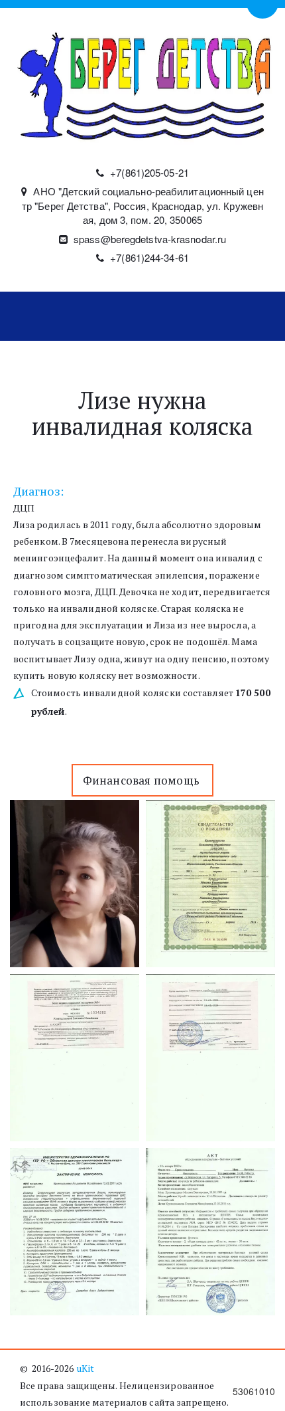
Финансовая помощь (143, 780)
